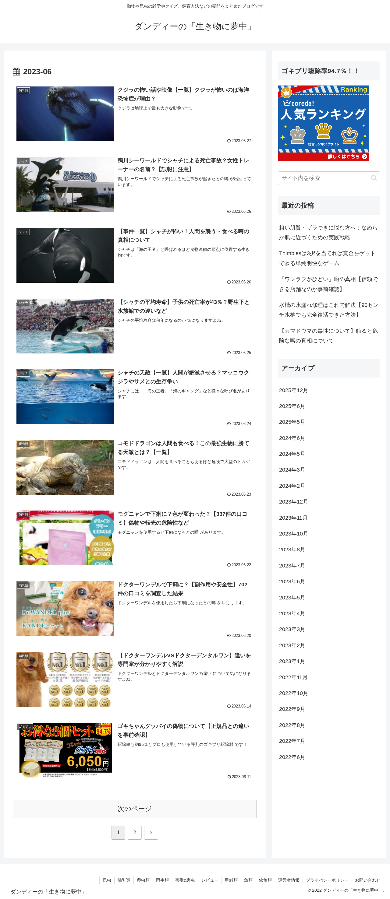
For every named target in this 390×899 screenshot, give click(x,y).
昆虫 (107, 880)
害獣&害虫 (185, 880)
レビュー (209, 880)
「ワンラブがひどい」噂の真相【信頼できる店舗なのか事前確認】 (328, 284)
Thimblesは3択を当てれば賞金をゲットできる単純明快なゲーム (327, 258)
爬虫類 (143, 880)
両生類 (162, 880)
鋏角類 (265, 880)
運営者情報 (289, 880)
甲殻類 (231, 880)
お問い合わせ (368, 880)
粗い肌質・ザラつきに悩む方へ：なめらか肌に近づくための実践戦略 (328, 233)
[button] (374, 177)
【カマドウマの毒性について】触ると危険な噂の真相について (328, 336)
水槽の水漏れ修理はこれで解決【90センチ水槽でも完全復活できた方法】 (328, 310)
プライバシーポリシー (327, 880)
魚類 (248, 880)
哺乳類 (124, 880)
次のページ (135, 809)
